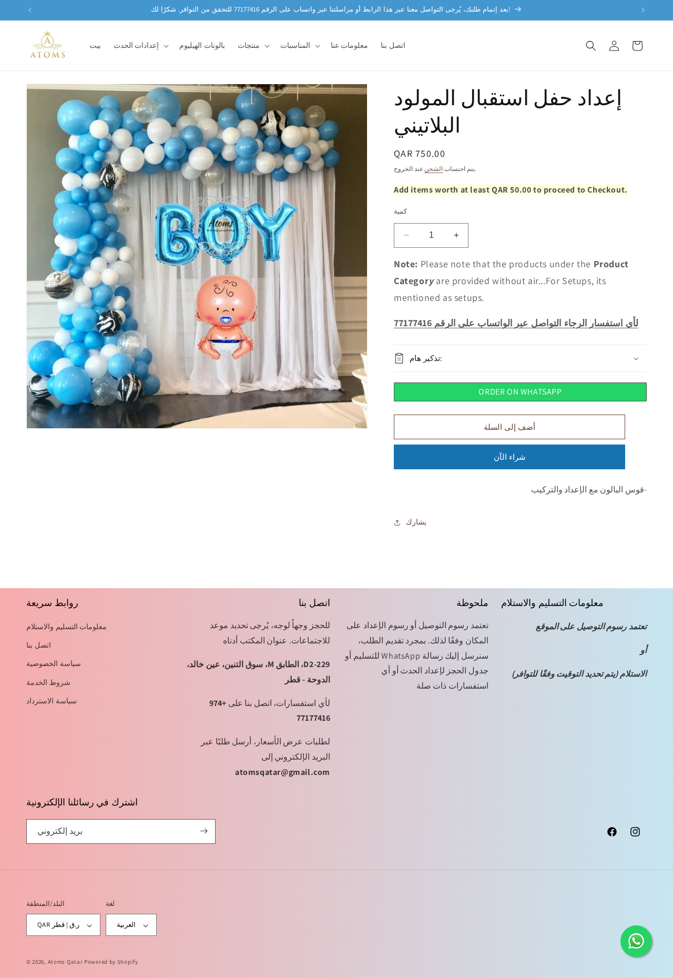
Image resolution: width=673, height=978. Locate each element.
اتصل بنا (38, 645)
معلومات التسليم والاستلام (66, 627)
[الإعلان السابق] (30, 10)
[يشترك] (203, 831)
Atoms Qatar (65, 962)
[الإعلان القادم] (643, 10)
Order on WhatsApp (520, 391)
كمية (400, 211)
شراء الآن (510, 457)
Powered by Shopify (111, 962)
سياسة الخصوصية (53, 664)
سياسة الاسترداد (51, 700)
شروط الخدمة (48, 682)
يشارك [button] (416, 522)
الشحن (433, 169)
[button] (140, 45)
